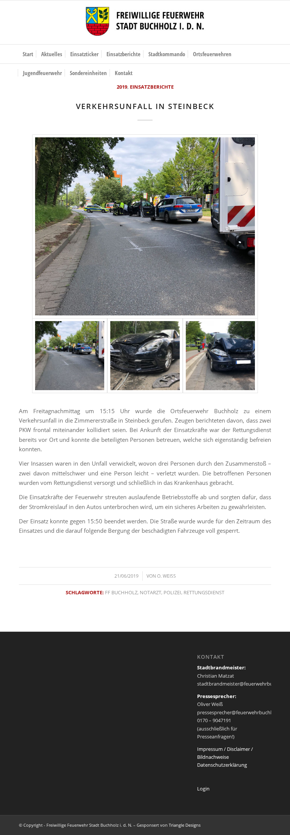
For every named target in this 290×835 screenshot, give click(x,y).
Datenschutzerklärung (222, 764)
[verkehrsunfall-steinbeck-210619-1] (144, 355)
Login (203, 788)
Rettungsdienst (204, 592)
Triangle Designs (185, 825)
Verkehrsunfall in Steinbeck (145, 106)
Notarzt (150, 592)
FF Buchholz (121, 592)
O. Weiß (166, 576)
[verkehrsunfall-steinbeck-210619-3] (220, 355)
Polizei (172, 592)
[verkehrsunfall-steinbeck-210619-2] (145, 226)
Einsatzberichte (152, 86)
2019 (122, 86)
